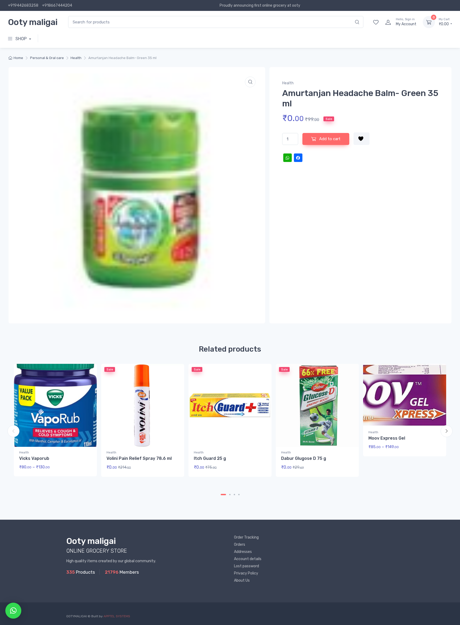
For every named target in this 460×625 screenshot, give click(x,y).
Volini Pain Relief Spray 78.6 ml (139, 458)
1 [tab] (223, 494)
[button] (250, 82)
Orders (239, 544)
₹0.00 (444, 22)
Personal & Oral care (47, 58)
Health (76, 58)
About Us (242, 580)
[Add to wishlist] (361, 138)
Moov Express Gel (386, 438)
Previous (13, 431)
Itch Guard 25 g (210, 458)
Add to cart (329, 138)
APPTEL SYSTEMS (117, 616)
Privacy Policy (246, 573)
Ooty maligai (33, 22)
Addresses (243, 551)
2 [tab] (230, 494)
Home (18, 58)
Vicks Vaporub (34, 458)
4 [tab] (239, 494)
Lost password (246, 566)
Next (447, 431)
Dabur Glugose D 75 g (303, 458)
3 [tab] (234, 494)
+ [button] (170, 469)
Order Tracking (246, 537)
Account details (247, 559)
